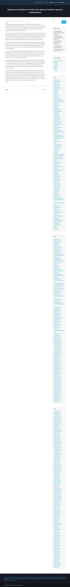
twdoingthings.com (57, 316)
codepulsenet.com (57, 502)
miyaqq (61, 578)
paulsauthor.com (57, 319)
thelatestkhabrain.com (58, 259)
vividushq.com (56, 543)
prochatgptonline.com (58, 109)
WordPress (21, 585)
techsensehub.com (57, 417)
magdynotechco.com (58, 422)
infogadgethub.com (57, 412)
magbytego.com (57, 434)
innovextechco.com (57, 456)
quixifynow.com (57, 515)
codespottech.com (57, 333)
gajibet (65, 578)
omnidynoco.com (57, 552)
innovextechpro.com (58, 347)
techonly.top (56, 97)
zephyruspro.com (57, 516)
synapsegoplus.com (57, 499)
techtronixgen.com (57, 346)
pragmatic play (6, 578)
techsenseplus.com (57, 366)
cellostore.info (56, 267)
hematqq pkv (63, 577)
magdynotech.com (57, 504)
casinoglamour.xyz (57, 186)
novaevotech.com (57, 455)
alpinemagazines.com (58, 127)
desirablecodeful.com (58, 321)
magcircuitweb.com (57, 349)
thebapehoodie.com (57, 299)
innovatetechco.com (57, 355)
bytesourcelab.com (57, 510)
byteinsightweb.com (57, 341)
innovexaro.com (57, 508)
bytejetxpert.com (57, 398)
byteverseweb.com (57, 494)
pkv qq (54, 578)
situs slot (55, 66)
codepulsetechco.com (58, 442)
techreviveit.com (57, 360)
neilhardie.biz (56, 174)
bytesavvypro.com (57, 371)
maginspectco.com (57, 399)
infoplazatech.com (57, 428)
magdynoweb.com (57, 480)
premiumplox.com (57, 171)
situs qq (22, 577)
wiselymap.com (57, 108)
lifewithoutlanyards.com (58, 158)
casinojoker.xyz (57, 190)
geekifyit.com (56, 277)
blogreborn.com (57, 105)
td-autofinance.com (57, 120)
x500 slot (42, 577)
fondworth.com (56, 256)
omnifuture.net (56, 86)
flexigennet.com (57, 322)
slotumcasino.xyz (57, 185)
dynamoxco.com (57, 532)
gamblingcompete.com (58, 98)
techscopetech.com (57, 478)
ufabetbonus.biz (57, 223)
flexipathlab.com (57, 541)
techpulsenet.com (57, 469)
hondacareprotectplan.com (59, 283)
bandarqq (55, 62)
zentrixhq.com (56, 521)
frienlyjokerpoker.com (58, 122)
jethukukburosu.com (58, 291)
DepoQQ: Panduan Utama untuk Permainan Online (59, 50)
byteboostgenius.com (58, 497)
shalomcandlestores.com (58, 275)
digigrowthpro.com (57, 81)
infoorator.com (56, 150)
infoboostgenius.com (58, 368)
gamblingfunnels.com (58, 87)
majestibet (58, 578)
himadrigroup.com (57, 117)
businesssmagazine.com (58, 100)
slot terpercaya (30, 577)
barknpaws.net (56, 266)
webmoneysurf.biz (57, 175)
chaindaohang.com (57, 144)
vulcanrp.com (56, 128)
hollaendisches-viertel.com (59, 155)
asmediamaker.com (57, 269)
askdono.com (56, 95)
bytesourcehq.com (57, 439)
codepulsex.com (57, 477)
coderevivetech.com (57, 387)
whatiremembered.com (58, 138)
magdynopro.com (57, 357)
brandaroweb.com (57, 565)
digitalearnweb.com (57, 240)
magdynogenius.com (58, 343)
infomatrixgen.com (57, 376)
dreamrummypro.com (58, 247)
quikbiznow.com (57, 560)
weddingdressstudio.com (58, 169)
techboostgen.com (57, 415)
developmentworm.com (58, 216)
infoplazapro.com (57, 358)
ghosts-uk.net (56, 94)
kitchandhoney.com (57, 161)
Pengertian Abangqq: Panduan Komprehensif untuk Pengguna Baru (59, 33)
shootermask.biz (57, 179)
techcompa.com (57, 114)
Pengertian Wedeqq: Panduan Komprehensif (58, 46)
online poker (56, 65)
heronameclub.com (57, 324)
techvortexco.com (57, 425)
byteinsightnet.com (57, 441)
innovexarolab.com (57, 377)
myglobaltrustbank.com (58, 197)
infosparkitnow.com (57, 423)
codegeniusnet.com (57, 436)
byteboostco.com (57, 463)
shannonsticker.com (57, 251)
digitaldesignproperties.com (59, 261)
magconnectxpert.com (58, 466)
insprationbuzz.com (57, 253)
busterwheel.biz (57, 180)
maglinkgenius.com (57, 458)
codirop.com (56, 92)
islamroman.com (57, 119)
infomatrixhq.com (57, 452)
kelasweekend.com (57, 224)
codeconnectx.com (57, 445)
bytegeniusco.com (57, 363)
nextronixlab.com (57, 519)
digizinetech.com (57, 374)
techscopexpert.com (57, 351)
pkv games (27, 54)
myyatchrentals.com (57, 273)
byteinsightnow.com (57, 385)
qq (50, 577)
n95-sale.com (56, 103)
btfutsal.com (56, 90)
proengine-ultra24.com (58, 157)
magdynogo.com (57, 401)
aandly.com (56, 227)
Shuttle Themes (11, 585)
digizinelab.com (57, 474)
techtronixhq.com (57, 411)
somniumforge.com (57, 292)
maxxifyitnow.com (57, 513)
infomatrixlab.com (57, 491)
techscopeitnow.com (58, 395)
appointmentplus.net (58, 215)
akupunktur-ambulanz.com (59, 136)
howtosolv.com (56, 164)
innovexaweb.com (57, 535)
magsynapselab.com (58, 344)
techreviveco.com (57, 483)
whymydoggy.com (57, 239)
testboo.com (56, 168)
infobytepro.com (57, 433)
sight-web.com (56, 116)
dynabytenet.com (57, 486)
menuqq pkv (6, 577)
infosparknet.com (57, 511)
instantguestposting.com (58, 212)
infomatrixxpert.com (57, 447)
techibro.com (56, 125)
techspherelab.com (57, 489)
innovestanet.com (57, 522)
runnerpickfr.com (57, 84)
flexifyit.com (56, 526)
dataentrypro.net (57, 245)
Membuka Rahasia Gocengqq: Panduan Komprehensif (57, 42)
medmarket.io (56, 325)
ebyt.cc (55, 142)
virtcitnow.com (56, 106)
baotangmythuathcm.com (58, 289)
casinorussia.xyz (57, 183)
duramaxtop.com (57, 313)
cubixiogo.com (56, 546)
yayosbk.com (56, 172)
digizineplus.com (57, 507)
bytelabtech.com (57, 419)
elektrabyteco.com (57, 464)
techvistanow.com (57, 450)
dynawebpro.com (57, 538)
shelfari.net (56, 182)
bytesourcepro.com (57, 488)
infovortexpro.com (57, 391)
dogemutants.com (57, 311)
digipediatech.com (57, 338)
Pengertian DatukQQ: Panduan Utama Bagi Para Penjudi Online (58, 38)
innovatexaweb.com (57, 420)
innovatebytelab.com (58, 431)
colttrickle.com (56, 83)
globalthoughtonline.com (58, 270)
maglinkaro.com (57, 485)
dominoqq (56, 68)
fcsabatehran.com (57, 310)
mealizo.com (56, 264)
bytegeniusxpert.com (58, 430)
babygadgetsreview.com (58, 135)
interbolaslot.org (57, 242)
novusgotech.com (57, 529)
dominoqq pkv (47, 577)
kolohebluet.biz (57, 177)
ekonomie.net (56, 213)
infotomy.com (56, 328)
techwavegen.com (57, 369)
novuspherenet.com (57, 548)
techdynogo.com (57, 335)
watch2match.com (57, 194)
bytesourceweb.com (57, 384)
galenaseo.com (57, 196)
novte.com (56, 152)
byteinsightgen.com (57, 373)
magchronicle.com (57, 336)
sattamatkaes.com (57, 278)
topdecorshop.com (57, 207)
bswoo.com (56, 229)
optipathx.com (56, 518)
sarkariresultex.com (57, 262)
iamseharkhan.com (57, 258)
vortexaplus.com (57, 544)
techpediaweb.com (57, 352)
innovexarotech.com (58, 390)
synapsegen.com (57, 540)
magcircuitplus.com (57, 393)
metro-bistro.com (57, 163)
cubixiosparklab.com (58, 453)
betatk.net (55, 226)
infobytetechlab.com (57, 379)
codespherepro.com (57, 380)
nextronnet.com (57, 530)
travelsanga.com (57, 210)
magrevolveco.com (57, 388)
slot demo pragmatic (58, 60)
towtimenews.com (57, 286)
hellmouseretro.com (57, 308)
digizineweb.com (57, 444)
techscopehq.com (57, 505)
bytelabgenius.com (57, 354)
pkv (27, 577)
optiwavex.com (57, 551)
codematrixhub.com (57, 365)
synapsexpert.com (57, 557)
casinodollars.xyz (57, 188)
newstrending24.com (58, 221)
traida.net (55, 160)
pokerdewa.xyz (57, 191)
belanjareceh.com (57, 250)
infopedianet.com (57, 500)
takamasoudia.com (57, 314)
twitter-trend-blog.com (58, 130)
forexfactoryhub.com (58, 111)
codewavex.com (57, 461)
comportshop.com (57, 205)
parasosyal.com (57, 300)
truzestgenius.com (57, 467)
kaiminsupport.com (57, 248)
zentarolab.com (57, 559)
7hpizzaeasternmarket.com (59, 153)
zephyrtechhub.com (57, 554)
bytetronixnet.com (57, 396)
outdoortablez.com (57, 327)
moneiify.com (56, 272)
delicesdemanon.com (58, 166)
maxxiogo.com (56, 527)
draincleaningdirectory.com (59, 288)
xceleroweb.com (57, 562)
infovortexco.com (57, 472)
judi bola (38, 577)
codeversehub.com (57, 493)
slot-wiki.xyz (56, 193)
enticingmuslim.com (57, 302)
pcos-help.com (56, 89)
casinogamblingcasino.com (59, 284)
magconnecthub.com (58, 496)
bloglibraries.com (57, 294)
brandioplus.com (57, 537)
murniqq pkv (58, 577)
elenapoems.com (57, 306)
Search (53, 19)
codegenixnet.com (57, 382)
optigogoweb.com (57, 563)
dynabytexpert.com (57, 524)
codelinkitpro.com (57, 414)
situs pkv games (11, 577)
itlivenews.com (56, 218)
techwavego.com (57, 475)
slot (25, 577)
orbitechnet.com (57, 549)
